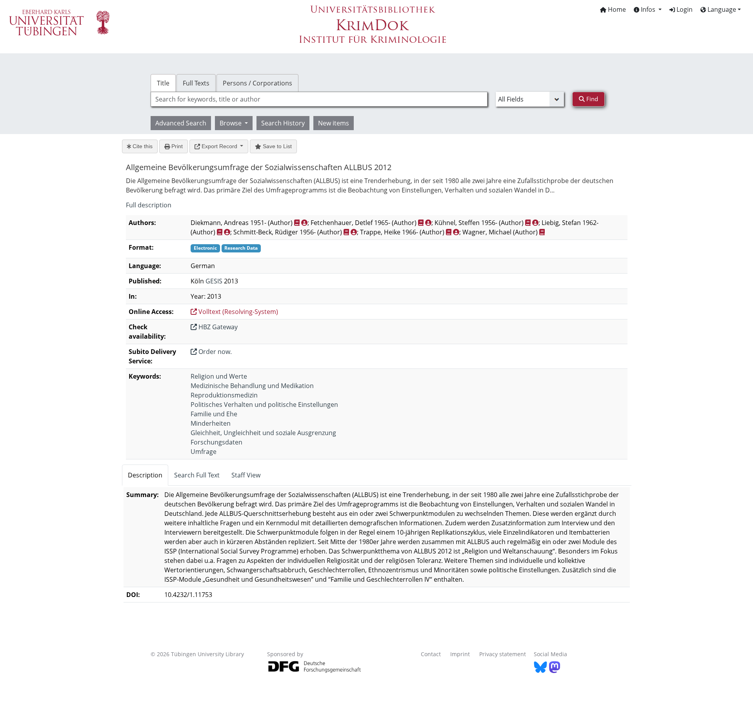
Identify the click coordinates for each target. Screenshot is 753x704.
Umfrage (203, 451)
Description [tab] (145, 475)
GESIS (214, 281)
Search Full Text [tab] (197, 475)
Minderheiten (211, 423)
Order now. (214, 351)
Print (176, 146)
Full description (148, 205)
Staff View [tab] (245, 475)
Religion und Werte (219, 376)
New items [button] (333, 123)
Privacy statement (502, 654)
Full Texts (196, 83)
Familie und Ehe (214, 414)
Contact (431, 654)
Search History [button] (283, 123)
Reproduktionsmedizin (224, 395)
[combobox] (319, 99)
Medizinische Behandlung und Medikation (252, 385)
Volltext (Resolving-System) (237, 311)
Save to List (276, 146)
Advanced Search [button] (180, 123)
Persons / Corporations (257, 83)
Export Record (219, 146)
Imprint (460, 654)
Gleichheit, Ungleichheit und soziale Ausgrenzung (263, 432)
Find (591, 99)
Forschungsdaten (216, 442)
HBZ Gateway (217, 327)
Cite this (142, 146)
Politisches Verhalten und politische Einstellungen (264, 404)
